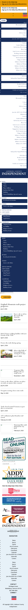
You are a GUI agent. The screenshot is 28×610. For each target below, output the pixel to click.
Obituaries (14, 548)
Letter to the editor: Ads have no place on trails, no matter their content (13, 382)
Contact (25, 28)
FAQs (25, 31)
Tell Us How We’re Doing (20, 47)
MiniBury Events (7, 230)
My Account (24, 92)
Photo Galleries (7, 188)
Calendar (14, 552)
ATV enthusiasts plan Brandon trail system (12, 416)
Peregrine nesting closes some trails (12, 391)
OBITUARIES (5, 212)
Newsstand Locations (21, 25)
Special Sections (22, 86)
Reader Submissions (22, 45)
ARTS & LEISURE (6, 210)
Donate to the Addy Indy (9, 2)
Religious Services (7, 228)
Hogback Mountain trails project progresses (13, 305)
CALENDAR (5, 222)
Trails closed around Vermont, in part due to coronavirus (13, 407)
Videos (5, 186)
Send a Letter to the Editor (20, 51)
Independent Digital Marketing (19, 78)
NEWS (3, 181)
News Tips (24, 49)
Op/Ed (14, 544)
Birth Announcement (21, 57)
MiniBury (5, 192)
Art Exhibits (6, 226)
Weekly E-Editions (22, 84)
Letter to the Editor (8, 206)
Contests (24, 43)
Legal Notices (6, 218)
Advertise (24, 74)
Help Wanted (6, 216)
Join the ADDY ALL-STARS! (19, 39)
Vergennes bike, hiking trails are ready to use (19, 371)
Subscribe (14, 556)
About (25, 22)
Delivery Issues (23, 33)
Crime (4, 184)
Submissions (23, 41)
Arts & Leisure (14, 546)
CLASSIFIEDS (5, 214)
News (14, 540)
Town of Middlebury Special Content (12, 194)
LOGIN (3, 20)
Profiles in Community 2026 (20, 90)
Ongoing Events (7, 224)
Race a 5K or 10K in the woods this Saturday (20, 315)
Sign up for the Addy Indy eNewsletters (14, 4)
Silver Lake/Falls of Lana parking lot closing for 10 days (20, 352)
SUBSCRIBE (7, 297)
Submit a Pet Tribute (21, 70)
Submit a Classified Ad (21, 62)
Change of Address (22, 59)
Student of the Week (8, 190)
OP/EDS (4, 204)
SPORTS (4, 198)
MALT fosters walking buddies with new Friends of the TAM (14, 334)
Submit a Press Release (21, 68)
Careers (25, 35)
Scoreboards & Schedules (9, 200)
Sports (14, 542)
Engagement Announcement (20, 55)
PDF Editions (23, 82)
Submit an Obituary (22, 64)
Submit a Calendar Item (21, 66)
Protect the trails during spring (11, 343)
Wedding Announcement (20, 53)
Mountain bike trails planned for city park (20, 426)
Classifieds (14, 550)
